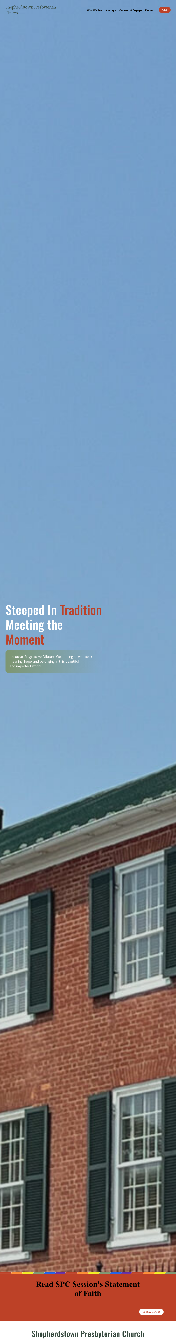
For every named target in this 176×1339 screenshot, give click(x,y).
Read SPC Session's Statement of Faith (88, 1288)
